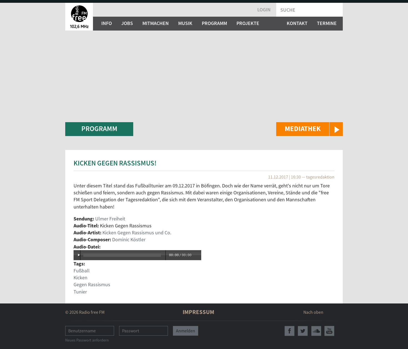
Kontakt (297, 23)
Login (264, 9)
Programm (214, 23)
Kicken (80, 277)
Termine (327, 23)
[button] (309, 129)
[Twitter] (303, 331)
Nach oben (313, 312)
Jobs (127, 23)
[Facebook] (289, 331)
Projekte (247, 23)
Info (106, 23)
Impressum (198, 312)
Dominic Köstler (128, 239)
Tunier (80, 291)
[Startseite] (79, 17)
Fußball (82, 270)
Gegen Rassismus (92, 284)
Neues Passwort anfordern (87, 340)
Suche (287, 10)
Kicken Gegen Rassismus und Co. (136, 232)
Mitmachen (155, 23)
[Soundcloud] (316, 331)
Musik (185, 23)
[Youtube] (329, 331)
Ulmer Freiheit (110, 218)
